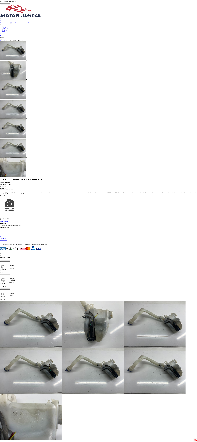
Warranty (24, 22)
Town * (11, 266)
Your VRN (12, 293)
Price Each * (12, 276)
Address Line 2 (12, 265)
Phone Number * (13, 263)
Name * (11, 259)
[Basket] (0, 21)
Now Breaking (20, 22)
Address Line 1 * (13, 264)
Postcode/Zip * (12, 268)
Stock (4, 40)
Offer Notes (12, 282)
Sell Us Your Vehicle (14, 22)
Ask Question (3, 296)
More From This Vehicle (4, 221)
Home (1, 22)
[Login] (1, 20)
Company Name (12, 260)
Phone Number (12, 280)
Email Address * (12, 278)
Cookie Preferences (3, 240)
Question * (11, 295)
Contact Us (27, 22)
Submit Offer (3, 283)
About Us (4, 22)
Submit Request (3, 269)
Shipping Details (8, 22)
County (11, 267)
